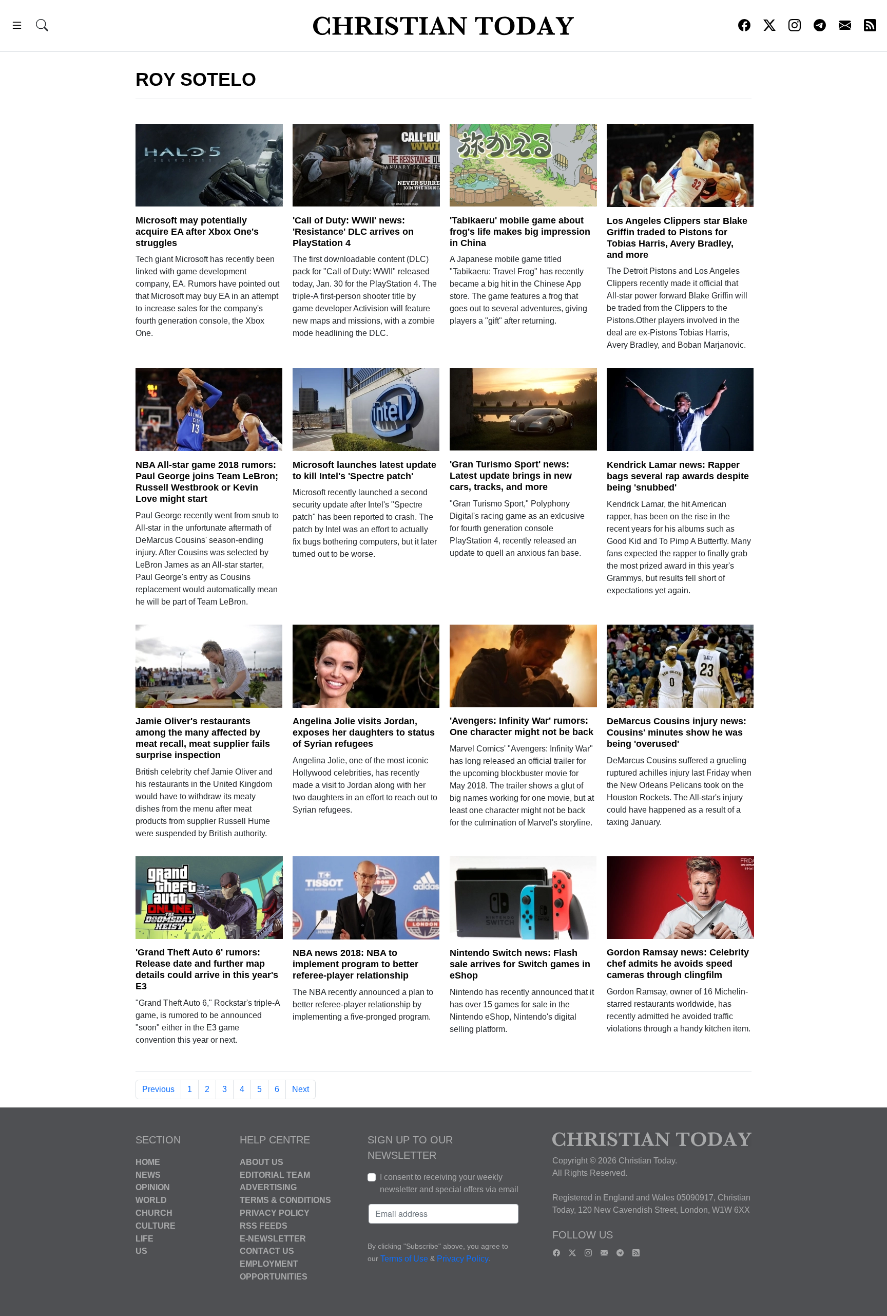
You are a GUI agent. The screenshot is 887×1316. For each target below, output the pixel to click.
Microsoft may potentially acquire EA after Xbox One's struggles (197, 231)
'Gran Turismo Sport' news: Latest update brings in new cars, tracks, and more (511, 475)
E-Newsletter (273, 1238)
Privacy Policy (275, 1213)
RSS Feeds (263, 1225)
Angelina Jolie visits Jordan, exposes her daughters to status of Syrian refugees (364, 732)
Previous (158, 1089)
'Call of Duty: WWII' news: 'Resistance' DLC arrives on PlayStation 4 (353, 231)
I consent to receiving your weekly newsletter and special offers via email (449, 1183)
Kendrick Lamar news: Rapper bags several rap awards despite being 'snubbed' (678, 476)
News (148, 1174)
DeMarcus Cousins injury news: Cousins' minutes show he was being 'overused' (676, 732)
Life (144, 1238)
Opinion (153, 1187)
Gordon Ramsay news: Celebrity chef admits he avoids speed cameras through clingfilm (678, 963)
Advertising (268, 1187)
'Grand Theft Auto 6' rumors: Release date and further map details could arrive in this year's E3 (207, 969)
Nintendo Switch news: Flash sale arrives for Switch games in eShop (520, 964)
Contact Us (267, 1251)
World (151, 1200)
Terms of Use (404, 1258)
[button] (17, 27)
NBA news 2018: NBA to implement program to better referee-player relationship (355, 964)
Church (154, 1213)
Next (300, 1089)
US (141, 1251)
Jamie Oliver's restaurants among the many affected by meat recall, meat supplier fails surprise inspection (203, 738)
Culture (156, 1225)
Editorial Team (275, 1174)
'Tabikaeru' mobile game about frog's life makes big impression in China (520, 231)
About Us (261, 1162)
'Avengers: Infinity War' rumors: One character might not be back (521, 726)
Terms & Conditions (285, 1200)
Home (148, 1162)
